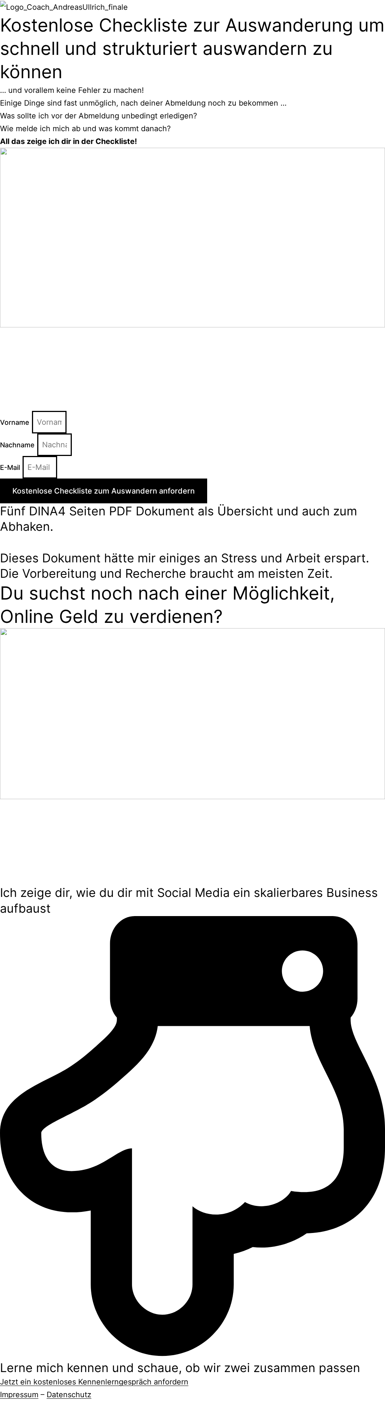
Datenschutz (69, 1394)
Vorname (15, 422)
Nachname (18, 445)
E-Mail (11, 467)
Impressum (19, 1394)
